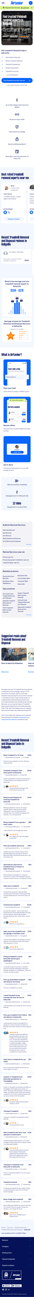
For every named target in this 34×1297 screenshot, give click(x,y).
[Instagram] (6, 1290)
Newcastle (23, 717)
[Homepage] (17, 3)
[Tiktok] (9, 1289)
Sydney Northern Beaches (9, 719)
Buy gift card (25, 8)
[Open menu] (3, 3)
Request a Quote (14, 219)
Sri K (12, 186)
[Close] (32, 8)
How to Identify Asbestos (12, 663)
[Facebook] (3, 1290)
